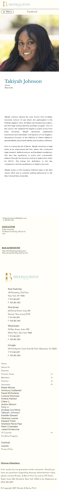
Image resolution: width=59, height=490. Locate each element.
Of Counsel (6, 432)
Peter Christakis (9, 426)
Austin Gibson (8, 404)
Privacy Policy (7, 449)
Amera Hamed (9, 398)
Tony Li (5, 407)
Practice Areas (7, 374)
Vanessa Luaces (9, 418)
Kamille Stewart (9, 415)
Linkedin (5, 445)
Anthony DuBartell (11, 390)
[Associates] (51, 384)
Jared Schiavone (10, 429)
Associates (5, 384)
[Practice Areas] (51, 374)
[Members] (51, 377)
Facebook (5, 442)
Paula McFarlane (10, 393)
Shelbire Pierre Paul (11, 423)
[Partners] (51, 381)
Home (4, 363)
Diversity (5, 370)
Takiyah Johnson (10, 412)
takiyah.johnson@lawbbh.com (15, 218)
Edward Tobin (8, 421)
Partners (5, 381)
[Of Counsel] (51, 432)
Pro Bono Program (9, 436)
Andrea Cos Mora (10, 409)
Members (5, 377)
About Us (5, 367)
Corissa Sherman (10, 396)
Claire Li (5, 401)
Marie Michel (8, 387)
